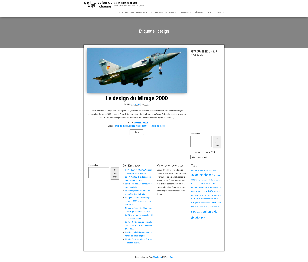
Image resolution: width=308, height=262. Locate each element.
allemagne (194, 170)
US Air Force (198, 212)
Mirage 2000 (141, 126)
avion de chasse (141, 122)
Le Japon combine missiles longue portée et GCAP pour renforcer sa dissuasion (138, 201)
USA (193, 212)
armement (201, 170)
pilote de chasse (202, 202)
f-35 (210, 191)
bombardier (194, 184)
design (132, 126)
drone (193, 187)
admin (146, 104)
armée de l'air (213, 170)
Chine (200, 183)
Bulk (171, 257)
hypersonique (195, 195)
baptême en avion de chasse (206, 180)
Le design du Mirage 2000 (137, 98)
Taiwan (201, 207)
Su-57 (193, 207)
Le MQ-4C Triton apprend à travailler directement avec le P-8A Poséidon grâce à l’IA (138, 225)
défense (204, 188)
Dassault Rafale (213, 184)
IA (200, 195)
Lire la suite (137, 132)
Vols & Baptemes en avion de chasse (135, 12)
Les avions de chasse (165, 12)
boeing (217, 180)
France (214, 191)
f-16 (198, 191)
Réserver (199, 12)
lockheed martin (204, 199)
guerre (219, 191)
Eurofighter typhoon (213, 187)
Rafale (212, 202)
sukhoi (197, 207)
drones (198, 187)
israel (197, 199)
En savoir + (185, 12)
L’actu (209, 12)
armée (206, 170)
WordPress (157, 257)
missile (216, 199)
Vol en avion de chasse (125, 2)
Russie (218, 202)
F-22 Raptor (204, 191)
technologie (207, 207)
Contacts (220, 12)
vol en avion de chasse (156, 126)
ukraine (218, 206)
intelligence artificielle (211, 195)
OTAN (193, 203)
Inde (203, 195)
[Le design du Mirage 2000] (137, 70)
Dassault (205, 184)
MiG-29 (211, 199)
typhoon (213, 207)
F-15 (195, 191)
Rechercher (195, 134)
